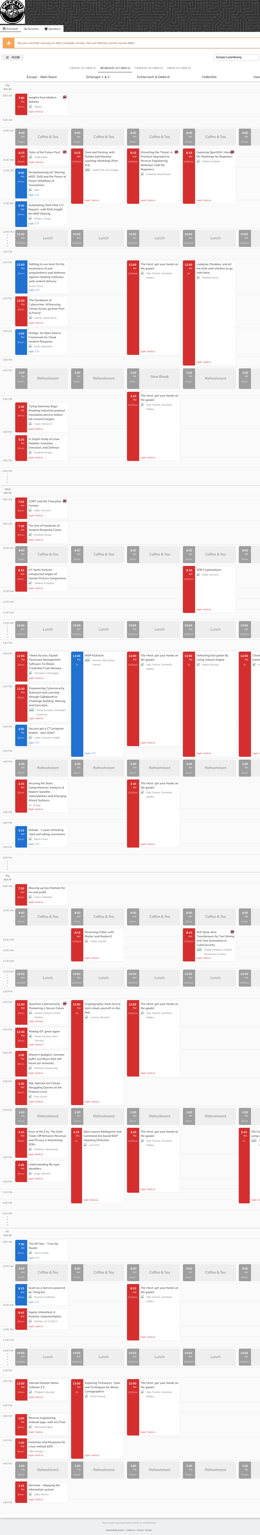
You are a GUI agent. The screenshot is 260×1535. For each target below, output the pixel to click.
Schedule (11, 29)
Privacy (148, 1530)
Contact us (130, 1530)
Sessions (33, 29)
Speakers (54, 29)
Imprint (140, 1530)
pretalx (121, 1530)
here (131, 43)
